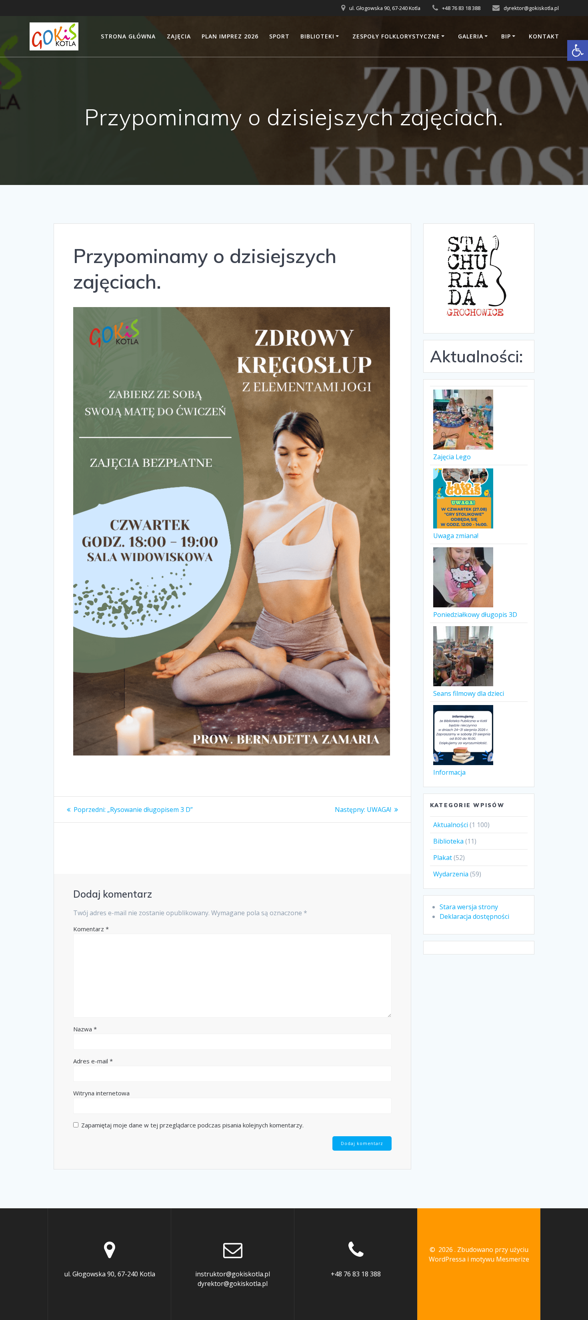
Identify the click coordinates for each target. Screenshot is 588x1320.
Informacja (449, 772)
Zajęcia (179, 36)
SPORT (279, 36)
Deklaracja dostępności (474, 916)
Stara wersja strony (469, 906)
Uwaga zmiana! (455, 535)
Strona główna (128, 36)
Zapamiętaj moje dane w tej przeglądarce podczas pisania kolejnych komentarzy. (192, 1125)
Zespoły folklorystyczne (396, 36)
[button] (577, 50)
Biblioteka (448, 841)
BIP (506, 36)
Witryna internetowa (101, 1093)
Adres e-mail (93, 1061)
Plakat (442, 857)
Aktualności (450, 824)
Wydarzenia (450, 874)
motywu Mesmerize (499, 1259)
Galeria (470, 36)
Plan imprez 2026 (230, 36)
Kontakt (544, 36)
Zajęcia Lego (452, 456)
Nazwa (85, 1029)
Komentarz (91, 929)
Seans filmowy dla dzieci (468, 693)
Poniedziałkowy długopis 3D (475, 614)
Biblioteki (317, 36)
